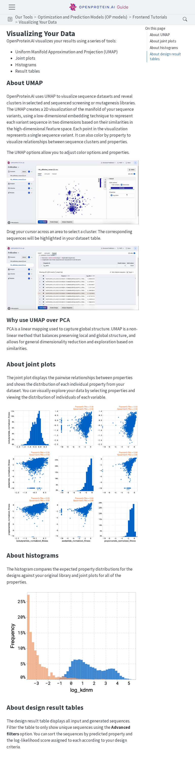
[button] (10, 19)
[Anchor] (47, 82)
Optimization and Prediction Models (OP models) (82, 17)
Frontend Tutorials (150, 17)
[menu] (12, 7)
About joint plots (163, 41)
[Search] (180, 19)
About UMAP (160, 34)
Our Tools (24, 17)
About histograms (164, 47)
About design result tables (165, 56)
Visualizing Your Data (38, 22)
